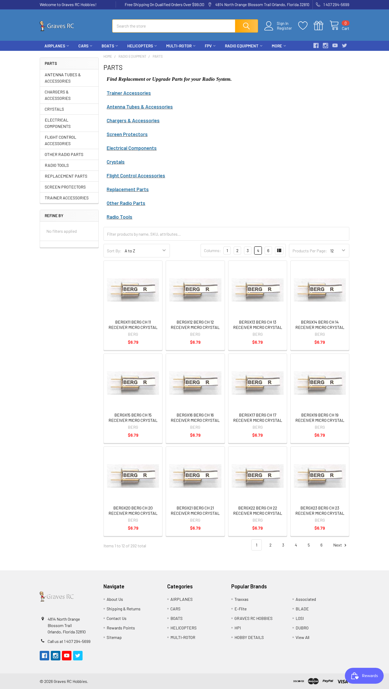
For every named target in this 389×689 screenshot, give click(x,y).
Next (338, 544)
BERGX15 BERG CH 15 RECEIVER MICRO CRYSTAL (132, 417)
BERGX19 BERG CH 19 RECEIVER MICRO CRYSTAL (319, 417)
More (277, 45)
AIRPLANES (54, 45)
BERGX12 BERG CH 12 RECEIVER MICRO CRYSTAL (195, 324)
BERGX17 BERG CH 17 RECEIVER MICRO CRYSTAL (257, 417)
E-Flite (240, 608)
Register (284, 28)
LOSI (300, 618)
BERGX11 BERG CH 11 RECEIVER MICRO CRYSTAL (132, 324)
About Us (115, 599)
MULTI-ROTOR (179, 45)
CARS (83, 45)
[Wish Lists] (306, 25)
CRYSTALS (54, 108)
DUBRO (302, 627)
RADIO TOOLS (57, 165)
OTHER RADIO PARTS (64, 154)
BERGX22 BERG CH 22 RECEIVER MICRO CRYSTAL (257, 510)
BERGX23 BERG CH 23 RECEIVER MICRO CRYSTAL (319, 510)
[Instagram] (325, 45)
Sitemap (114, 637)
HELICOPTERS (140, 45)
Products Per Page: (309, 250)
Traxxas (241, 599)
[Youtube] (335, 45)
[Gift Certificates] (321, 25)
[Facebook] (316, 45)
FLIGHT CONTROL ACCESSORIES (60, 140)
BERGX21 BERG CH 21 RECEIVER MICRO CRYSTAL (195, 510)
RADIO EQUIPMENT (242, 45)
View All (302, 637)
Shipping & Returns (124, 608)
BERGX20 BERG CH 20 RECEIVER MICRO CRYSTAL (132, 510)
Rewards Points (121, 627)
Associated (306, 599)
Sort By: (114, 250)
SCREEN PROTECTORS (65, 186)
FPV (208, 45)
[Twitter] (344, 45)
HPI (237, 627)
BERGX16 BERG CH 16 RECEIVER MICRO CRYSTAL (195, 417)
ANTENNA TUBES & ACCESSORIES (63, 77)
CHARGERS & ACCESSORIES (58, 95)
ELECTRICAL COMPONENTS (58, 123)
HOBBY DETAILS (249, 637)
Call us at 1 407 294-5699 (69, 641)
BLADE (302, 608)
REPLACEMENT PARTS (66, 175)
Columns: (212, 250)
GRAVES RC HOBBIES (253, 618)
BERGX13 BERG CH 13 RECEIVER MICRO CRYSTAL (257, 324)
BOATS (108, 45)
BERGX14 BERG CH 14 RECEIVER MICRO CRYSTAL (319, 324)
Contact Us (116, 618)
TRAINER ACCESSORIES (67, 197)
